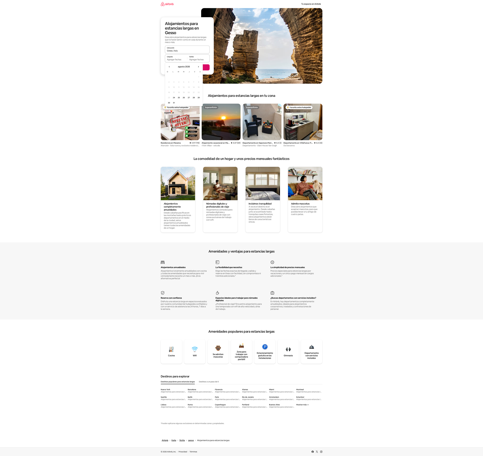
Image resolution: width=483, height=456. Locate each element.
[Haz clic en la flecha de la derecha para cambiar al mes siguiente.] (198, 66)
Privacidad (183, 452)
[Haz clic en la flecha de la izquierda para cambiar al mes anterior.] (169, 66)
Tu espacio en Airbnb (311, 4)
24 (174, 97)
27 (189, 97)
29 (199, 97)
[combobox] (187, 50)
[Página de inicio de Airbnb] (167, 4)
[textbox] (176, 59)
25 (179, 97)
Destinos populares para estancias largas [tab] (178, 382)
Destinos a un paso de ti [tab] (209, 382)
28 (194, 97)
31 (174, 103)
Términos (193, 452)
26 (184, 97)
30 (169, 103)
